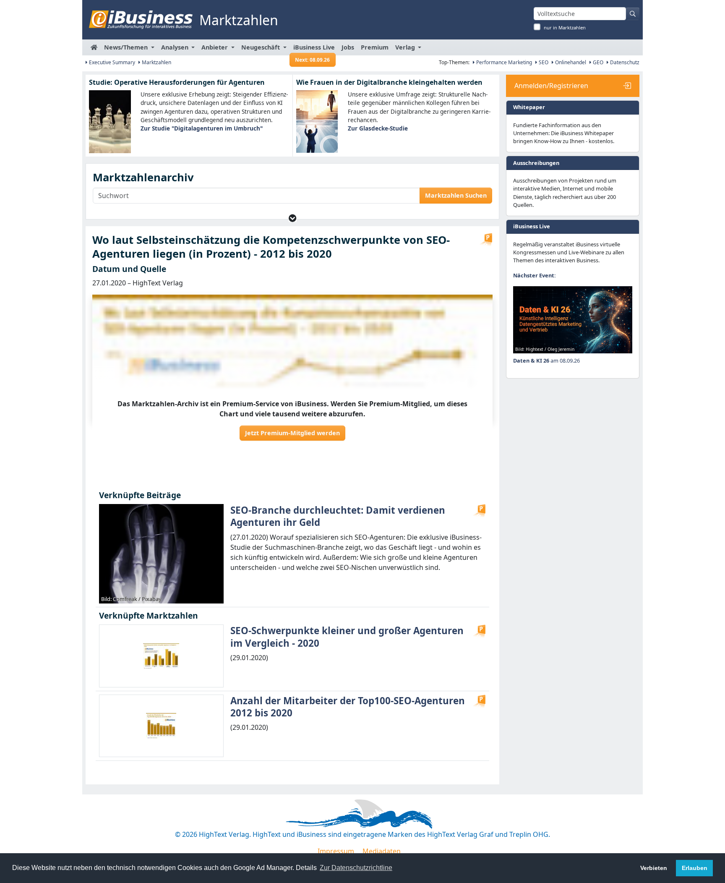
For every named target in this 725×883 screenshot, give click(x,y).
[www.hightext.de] (362, 813)
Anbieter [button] (215, 47)
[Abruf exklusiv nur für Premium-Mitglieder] (486, 239)
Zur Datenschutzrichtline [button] (356, 867)
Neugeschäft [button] (261, 47)
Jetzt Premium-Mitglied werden (292, 433)
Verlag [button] (406, 47)
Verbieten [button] (653, 868)
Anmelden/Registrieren (551, 85)
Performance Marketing (503, 62)
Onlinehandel (570, 62)
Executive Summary (111, 62)
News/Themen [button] (126, 47)
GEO (597, 62)
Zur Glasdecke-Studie (378, 128)
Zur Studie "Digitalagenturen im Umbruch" (202, 128)
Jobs (348, 47)
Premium (375, 47)
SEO (542, 62)
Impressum (336, 851)
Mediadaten (381, 851)
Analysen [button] (175, 47)
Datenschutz (624, 62)
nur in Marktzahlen (565, 27)
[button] (293, 218)
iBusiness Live (314, 49)
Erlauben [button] (694, 868)
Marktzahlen (156, 62)
